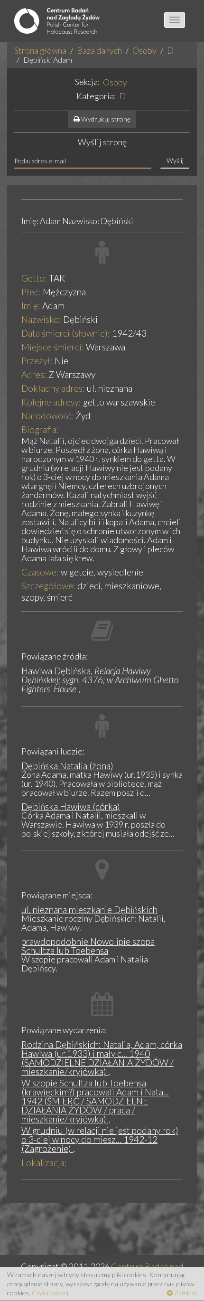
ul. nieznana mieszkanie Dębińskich (89, 909)
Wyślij (175, 160)
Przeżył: (37, 360)
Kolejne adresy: (51, 401)
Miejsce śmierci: (52, 346)
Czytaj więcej (50, 1293)
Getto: (34, 278)
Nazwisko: (41, 319)
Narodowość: (47, 415)
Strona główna (40, 50)
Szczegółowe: (48, 585)
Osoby (144, 50)
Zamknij (185, 1293)
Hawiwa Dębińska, (99, 679)
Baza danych (99, 50)
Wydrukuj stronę (105, 119)
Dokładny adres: (53, 388)
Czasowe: (40, 571)
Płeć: (31, 291)
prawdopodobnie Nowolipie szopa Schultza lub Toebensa (88, 946)
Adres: (33, 374)
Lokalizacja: (44, 1162)
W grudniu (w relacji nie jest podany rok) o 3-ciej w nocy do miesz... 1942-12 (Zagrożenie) (99, 1139)
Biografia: (40, 429)
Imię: (30, 305)
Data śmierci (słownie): (65, 333)
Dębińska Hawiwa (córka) (70, 806)
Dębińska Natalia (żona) (67, 765)
